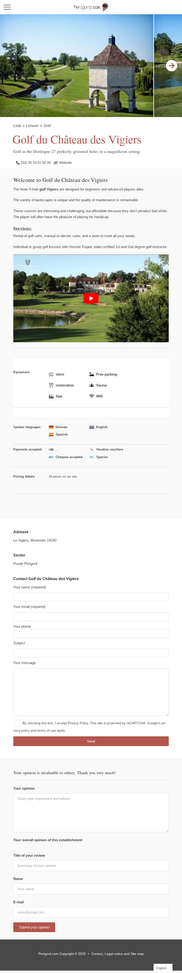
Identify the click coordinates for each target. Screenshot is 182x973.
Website (65, 163)
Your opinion (24, 788)
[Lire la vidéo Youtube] (91, 298)
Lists (17, 126)
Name (18, 879)
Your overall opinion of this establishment (47, 840)
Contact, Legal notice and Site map (117, 954)
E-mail (18, 902)
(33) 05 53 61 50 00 (36, 163)
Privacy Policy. (78, 723)
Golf (47, 126)
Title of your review (29, 855)
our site (72, 477)
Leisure (32, 126)
